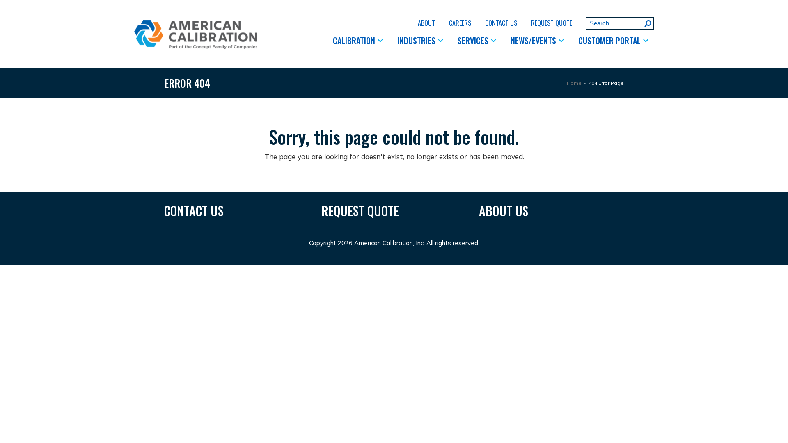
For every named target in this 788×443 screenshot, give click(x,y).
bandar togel (380, 270)
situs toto (314, 270)
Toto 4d (71, 270)
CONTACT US (194, 210)
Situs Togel (104, 270)
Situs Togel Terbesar (155, 270)
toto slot (283, 270)
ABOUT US (503, 210)
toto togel (251, 270)
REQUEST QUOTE (360, 210)
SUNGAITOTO (34, 270)
